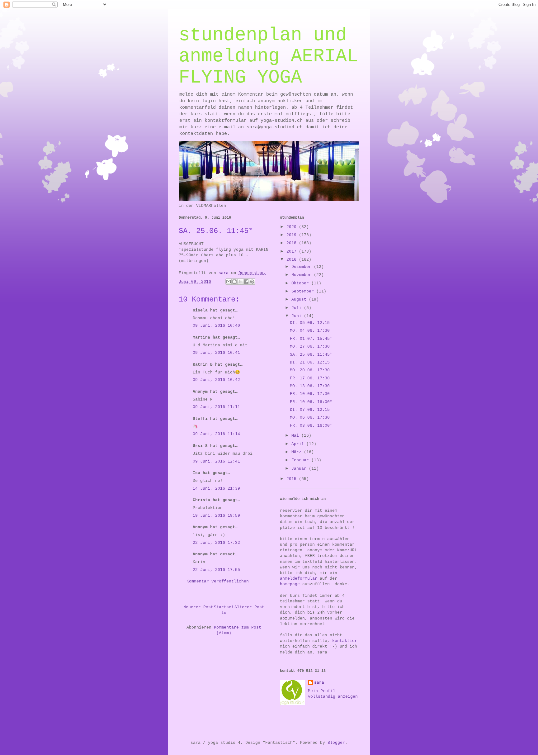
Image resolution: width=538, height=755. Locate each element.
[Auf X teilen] (240, 281)
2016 (292, 259)
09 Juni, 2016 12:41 (216, 461)
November (302, 275)
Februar (301, 460)
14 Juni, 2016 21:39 (216, 488)
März (297, 452)
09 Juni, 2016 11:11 (216, 407)
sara (319, 682)
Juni (297, 316)
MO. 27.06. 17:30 (310, 346)
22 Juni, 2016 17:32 (216, 542)
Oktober (301, 283)
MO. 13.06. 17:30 (310, 386)
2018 (292, 243)
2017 (292, 251)
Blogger (336, 742)
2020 (292, 227)
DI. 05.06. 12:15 (310, 323)
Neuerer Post (198, 607)
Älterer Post (249, 607)
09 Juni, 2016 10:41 (216, 352)
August (300, 299)
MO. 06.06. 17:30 (310, 417)
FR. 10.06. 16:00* (311, 402)
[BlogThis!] (234, 281)
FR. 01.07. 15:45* (311, 338)
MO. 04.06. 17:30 (310, 330)
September (303, 291)
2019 (292, 235)
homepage (290, 584)
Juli (297, 308)
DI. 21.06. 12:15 (310, 362)
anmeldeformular (298, 578)
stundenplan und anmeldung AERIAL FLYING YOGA (268, 56)
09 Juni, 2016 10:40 (216, 325)
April (298, 444)
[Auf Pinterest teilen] (252, 281)
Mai (296, 435)
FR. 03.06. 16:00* (311, 425)
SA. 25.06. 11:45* (311, 354)
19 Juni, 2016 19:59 (216, 515)
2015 (292, 479)
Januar (300, 468)
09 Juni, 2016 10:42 (216, 380)
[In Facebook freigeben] (246, 281)
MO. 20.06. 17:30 (310, 370)
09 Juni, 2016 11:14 (216, 434)
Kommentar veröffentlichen (217, 581)
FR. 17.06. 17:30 (310, 378)
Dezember (302, 266)
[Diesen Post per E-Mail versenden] (228, 281)
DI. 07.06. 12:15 (310, 409)
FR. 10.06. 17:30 (310, 394)
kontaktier (344, 641)
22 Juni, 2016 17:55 (216, 569)
